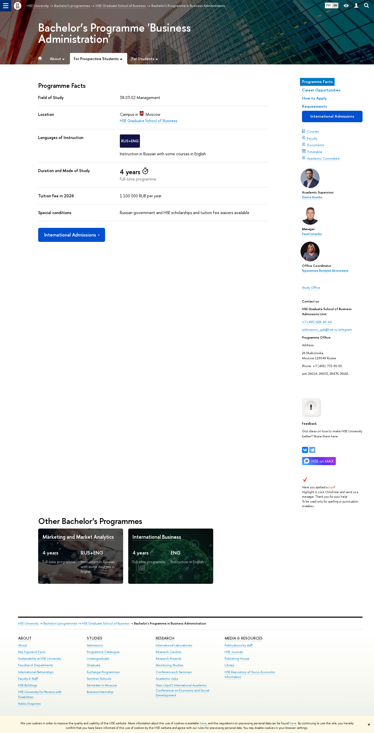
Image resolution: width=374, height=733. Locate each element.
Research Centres (168, 652)
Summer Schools (99, 678)
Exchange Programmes (103, 672)
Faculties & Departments (35, 665)
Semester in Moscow (102, 685)
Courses (313, 131)
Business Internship (100, 692)
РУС (328, 5)
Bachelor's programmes (60, 623)
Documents (315, 145)
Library (229, 665)
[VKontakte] (305, 450)
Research (165, 638)
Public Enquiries (29, 703)
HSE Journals (234, 652)
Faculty (312, 138)
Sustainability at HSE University (39, 658)
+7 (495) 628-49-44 (317, 322)
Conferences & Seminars (174, 672)
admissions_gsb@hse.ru (319, 329)
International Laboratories (174, 645)
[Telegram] (312, 450)
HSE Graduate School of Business (148, 120)
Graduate (93, 665)
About (25, 638)
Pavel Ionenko (312, 234)
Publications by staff (239, 645)
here (203, 723)
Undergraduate (98, 658)
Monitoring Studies (169, 665)
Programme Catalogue (103, 652)
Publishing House (237, 658)
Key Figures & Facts (31, 652)
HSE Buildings (27, 685)
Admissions (95, 645)
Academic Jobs (167, 678)
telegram (345, 329)
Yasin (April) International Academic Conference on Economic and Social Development (182, 690)
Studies (94, 638)
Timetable (314, 151)
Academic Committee (323, 158)
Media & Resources (244, 638)
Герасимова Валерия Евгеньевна (325, 271)
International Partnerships (35, 672)
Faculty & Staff (28, 678)
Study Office (311, 287)
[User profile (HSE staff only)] (356, 5)
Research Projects (168, 658)
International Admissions (332, 116)
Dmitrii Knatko (312, 197)
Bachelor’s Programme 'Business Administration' (114, 33)
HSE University (28, 623)
